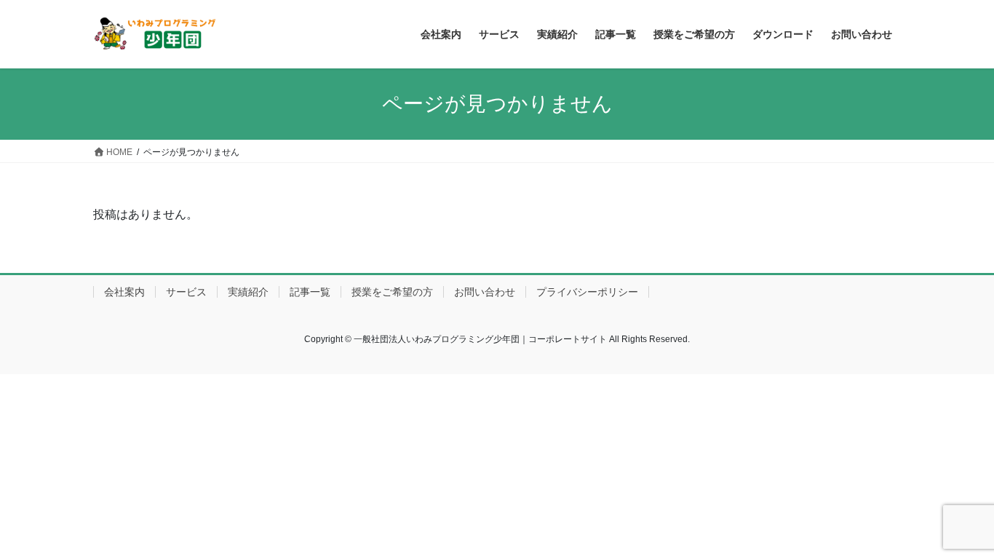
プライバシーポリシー (587, 292)
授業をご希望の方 (392, 292)
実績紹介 (248, 292)
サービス (186, 292)
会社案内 (124, 292)
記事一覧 (310, 292)
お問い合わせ (484, 292)
